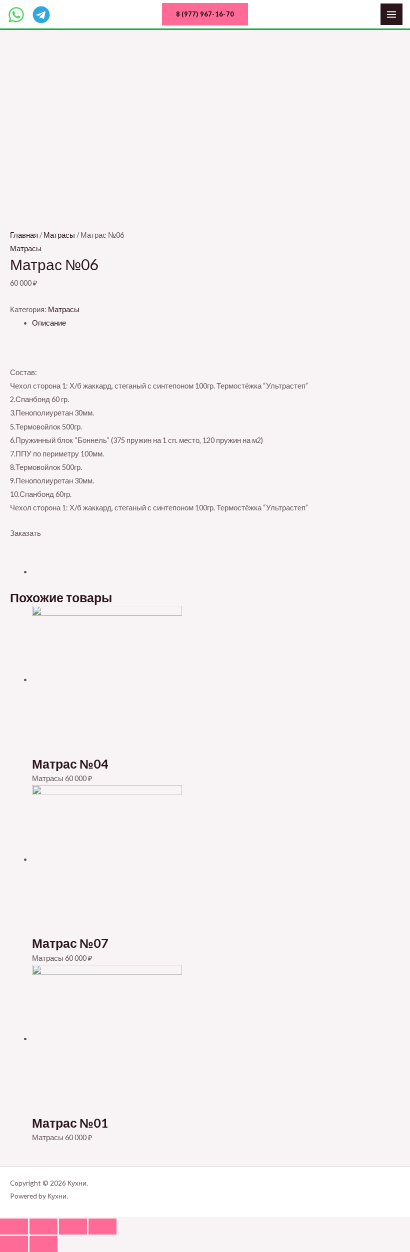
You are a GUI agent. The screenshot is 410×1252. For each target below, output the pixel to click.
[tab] (216, 323)
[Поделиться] (44, 1227)
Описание (49, 323)
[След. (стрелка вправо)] (44, 1244)
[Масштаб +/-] (102, 1227)
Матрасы (59, 235)
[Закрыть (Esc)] (14, 1227)
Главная (24, 235)
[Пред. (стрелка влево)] (14, 1244)
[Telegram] (41, 14)
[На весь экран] (73, 1227)
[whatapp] (16, 14)
